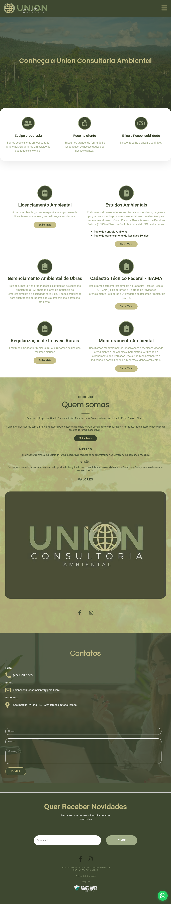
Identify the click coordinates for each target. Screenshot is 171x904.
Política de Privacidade (86, 876)
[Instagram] (91, 612)
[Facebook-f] (79, 612)
